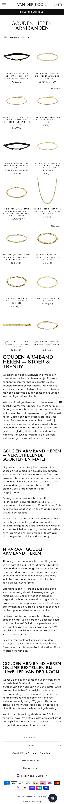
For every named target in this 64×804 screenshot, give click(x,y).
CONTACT (31, 737)
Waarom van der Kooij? (31, 753)
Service (31, 745)
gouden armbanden (21, 409)
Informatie (31, 760)
